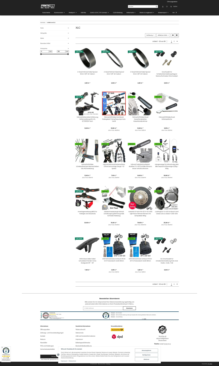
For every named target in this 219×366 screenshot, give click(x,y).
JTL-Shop (210, 363)
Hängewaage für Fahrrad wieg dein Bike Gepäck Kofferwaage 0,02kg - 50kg (167, 166)
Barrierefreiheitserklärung (84, 346)
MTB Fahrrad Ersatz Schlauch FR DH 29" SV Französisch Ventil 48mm (140, 260)
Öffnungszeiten (172, 2)
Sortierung (149, 35)
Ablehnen (146, 359)
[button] (163, 6)
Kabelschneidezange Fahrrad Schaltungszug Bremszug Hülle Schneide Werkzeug (114, 214)
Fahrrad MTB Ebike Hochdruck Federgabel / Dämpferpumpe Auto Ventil (113, 119)
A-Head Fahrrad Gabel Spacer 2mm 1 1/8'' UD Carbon (114, 73)
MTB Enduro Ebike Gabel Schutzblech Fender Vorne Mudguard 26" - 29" (87, 261)
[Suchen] (156, 6)
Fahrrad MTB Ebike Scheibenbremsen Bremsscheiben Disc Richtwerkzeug (87, 166)
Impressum (64, 361)
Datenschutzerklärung (117, 302)
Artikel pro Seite (162, 35)
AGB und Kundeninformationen (85, 336)
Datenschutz (72, 361)
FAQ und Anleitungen (47, 346)
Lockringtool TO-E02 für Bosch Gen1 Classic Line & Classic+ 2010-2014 (167, 213)
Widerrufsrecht (80, 329)
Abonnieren (129, 308)
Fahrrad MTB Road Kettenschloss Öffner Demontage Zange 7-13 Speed (114, 166)
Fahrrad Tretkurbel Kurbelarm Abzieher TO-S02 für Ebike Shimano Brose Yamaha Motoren (140, 166)
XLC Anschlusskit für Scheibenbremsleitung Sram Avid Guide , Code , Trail (167, 261)
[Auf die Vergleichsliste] (96, 49)
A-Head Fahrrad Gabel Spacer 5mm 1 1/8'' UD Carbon (140, 73)
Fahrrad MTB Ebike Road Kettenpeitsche (167, 118)
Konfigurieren (146, 355)
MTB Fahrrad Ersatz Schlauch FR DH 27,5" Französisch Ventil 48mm (113, 260)
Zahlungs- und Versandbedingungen (51, 333)
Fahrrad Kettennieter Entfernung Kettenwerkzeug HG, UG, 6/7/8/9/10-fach (87, 119)
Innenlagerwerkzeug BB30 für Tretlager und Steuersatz (87, 213)
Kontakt (42, 336)
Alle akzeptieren (146, 350)
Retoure (42, 339)
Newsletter (43, 342)
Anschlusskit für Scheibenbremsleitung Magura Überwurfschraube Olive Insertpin (167, 74)
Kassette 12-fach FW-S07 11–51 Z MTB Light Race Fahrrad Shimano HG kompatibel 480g (140, 214)
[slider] (40, 54)
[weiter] (177, 41)
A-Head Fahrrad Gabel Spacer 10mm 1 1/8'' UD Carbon (87, 73)
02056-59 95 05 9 (165, 344)
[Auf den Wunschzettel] (96, 54)
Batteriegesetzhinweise (83, 342)
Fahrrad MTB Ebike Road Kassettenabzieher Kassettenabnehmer (140, 119)
